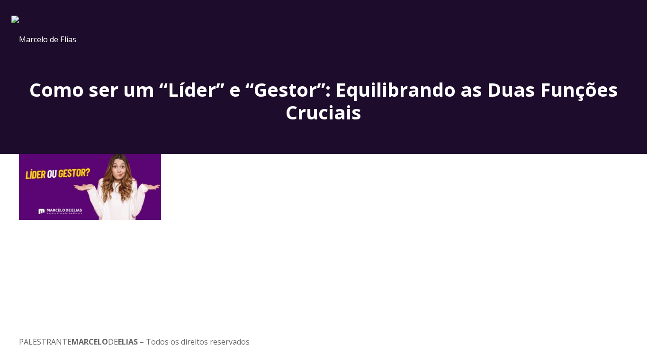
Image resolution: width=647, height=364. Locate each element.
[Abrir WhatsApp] (623, 340)
